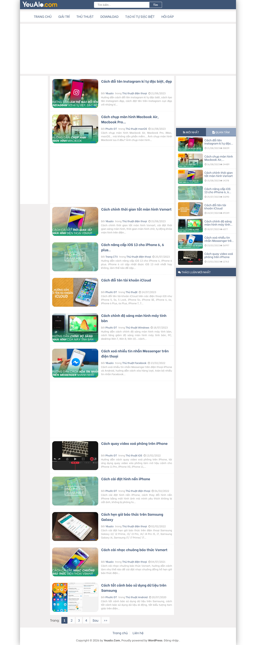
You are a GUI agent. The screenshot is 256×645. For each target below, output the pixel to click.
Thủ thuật (85, 16)
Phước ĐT (111, 129)
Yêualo (109, 93)
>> (105, 620)
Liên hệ (138, 633)
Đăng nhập (171, 640)
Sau (95, 620)
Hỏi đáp (167, 16)
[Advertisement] (128, 49)
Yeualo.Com (112, 640)
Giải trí (64, 16)
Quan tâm (222, 132)
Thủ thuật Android (137, 597)
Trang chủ (43, 16)
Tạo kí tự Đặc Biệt (140, 16)
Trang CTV (111, 256)
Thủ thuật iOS (134, 455)
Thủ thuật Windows (137, 327)
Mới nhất (192, 132)
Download (109, 16)
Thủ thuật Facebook (134, 363)
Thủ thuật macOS (136, 129)
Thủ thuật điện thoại (134, 93)
